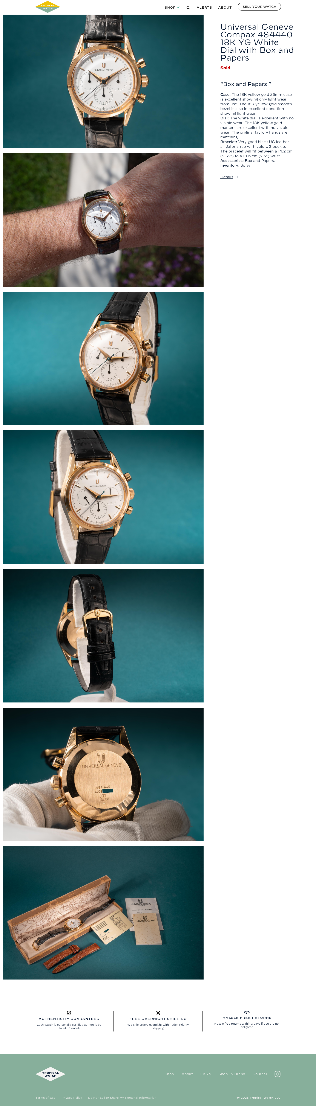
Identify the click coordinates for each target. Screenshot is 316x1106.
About (225, 7)
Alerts (204, 7)
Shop (170, 7)
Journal (260, 1074)
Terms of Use (45, 1097)
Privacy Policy (71, 1097)
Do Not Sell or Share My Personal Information (122, 1097)
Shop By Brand (231, 1074)
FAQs (205, 1074)
